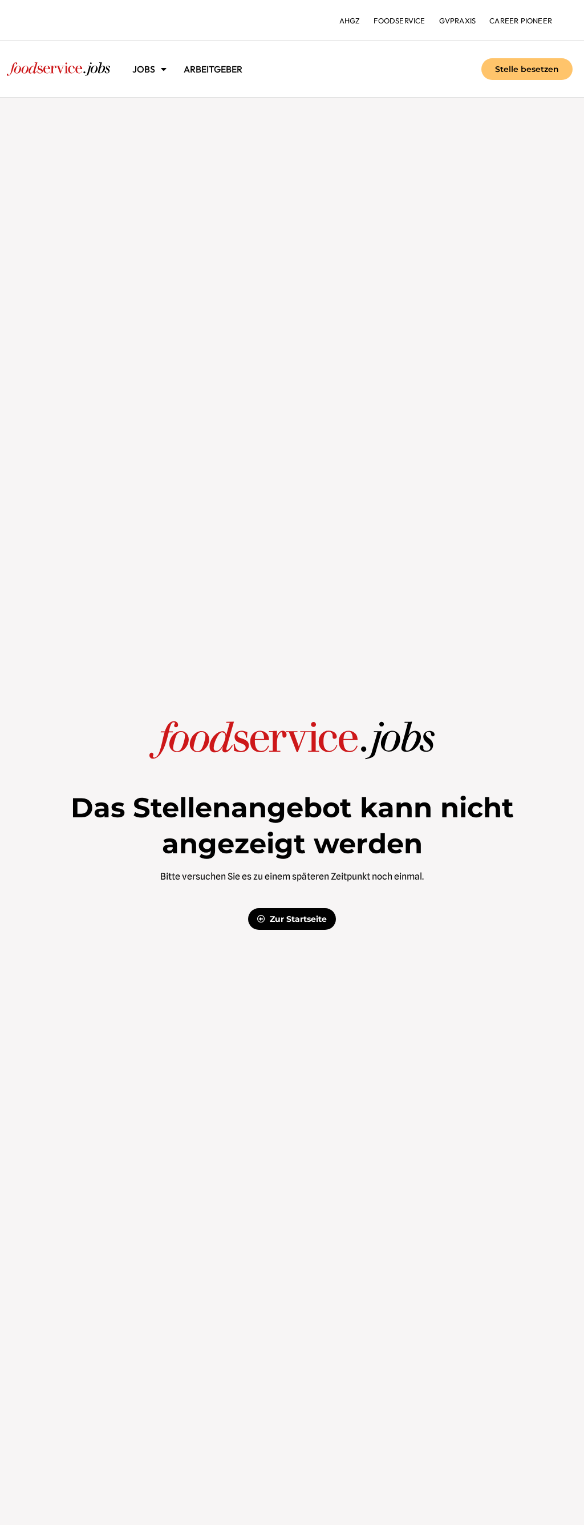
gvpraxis (457, 20)
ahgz (349, 20)
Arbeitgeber (213, 69)
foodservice (399, 20)
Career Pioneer (520, 20)
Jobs (143, 69)
